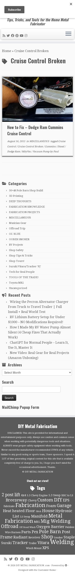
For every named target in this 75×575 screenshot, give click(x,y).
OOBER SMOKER (19, 239)
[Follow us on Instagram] (27, 36)
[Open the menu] (68, 34)
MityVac (27, 151)
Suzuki (6, 543)
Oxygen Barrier (50, 527)
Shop (47, 537)
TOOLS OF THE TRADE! (24, 277)
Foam (51, 506)
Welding (62, 542)
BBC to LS (67, 495)
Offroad (9, 526)
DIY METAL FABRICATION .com (33, 565)
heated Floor (23, 511)
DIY (58, 500)
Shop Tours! (16, 260)
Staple (69, 537)
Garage (64, 505)
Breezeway (16, 500)
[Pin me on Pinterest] (17, 36)
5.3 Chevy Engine (37, 495)
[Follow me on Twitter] (9, 36)
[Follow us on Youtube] (22, 36)
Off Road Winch (27, 527)
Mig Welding (55, 521)
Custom (45, 499)
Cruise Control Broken (31, 146)
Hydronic (63, 511)
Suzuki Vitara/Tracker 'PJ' (25, 266)
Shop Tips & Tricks (20, 255)
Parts (26, 532)
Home (6, 51)
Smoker (58, 537)
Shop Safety (16, 250)
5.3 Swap (54, 495)
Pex (35, 532)
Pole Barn (50, 531)
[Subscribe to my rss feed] (5, 36)
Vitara (43, 542)
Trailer (33, 543)
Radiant (20, 537)
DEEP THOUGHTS (20, 201)
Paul (56, 151)
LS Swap (25, 516)
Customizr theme (47, 570)
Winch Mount (34, 548)
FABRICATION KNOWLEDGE (27, 206)
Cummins (50, 146)
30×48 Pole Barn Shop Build (26, 190)
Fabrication (30, 505)
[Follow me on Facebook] (13, 36)
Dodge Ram (14, 151)
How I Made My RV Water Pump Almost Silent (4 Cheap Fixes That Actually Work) (39, 332)
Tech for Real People (22, 271)
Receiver (34, 537)
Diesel (61, 146)
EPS (66, 500)
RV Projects (16, 244)
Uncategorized (18, 288)
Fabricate (9, 506)
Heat (7, 511)
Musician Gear (17, 222)
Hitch (38, 511)
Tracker (20, 542)
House (48, 510)
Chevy (32, 500)
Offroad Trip (17, 228)
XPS (45, 548)
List (16, 516)
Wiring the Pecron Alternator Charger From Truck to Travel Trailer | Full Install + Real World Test (38, 307)
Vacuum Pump (41, 151)
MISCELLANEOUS (39, 141)
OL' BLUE (14, 233)
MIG (37, 522)
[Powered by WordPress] (66, 564)
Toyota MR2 (16, 282)
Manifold (39, 516)
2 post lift (11, 494)
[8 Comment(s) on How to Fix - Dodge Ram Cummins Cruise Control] (69, 87)
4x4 (23, 495)
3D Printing (16, 195)
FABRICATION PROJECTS (24, 212)
